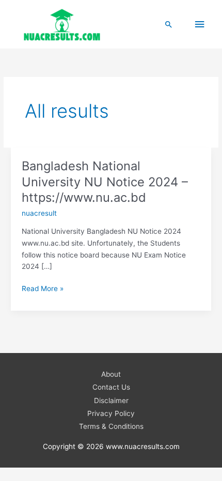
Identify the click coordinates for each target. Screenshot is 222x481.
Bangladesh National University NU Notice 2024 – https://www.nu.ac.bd (105, 181)
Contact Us (111, 387)
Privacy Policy (111, 413)
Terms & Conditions (111, 426)
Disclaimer (111, 400)
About (111, 374)
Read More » (43, 289)
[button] (168, 24)
